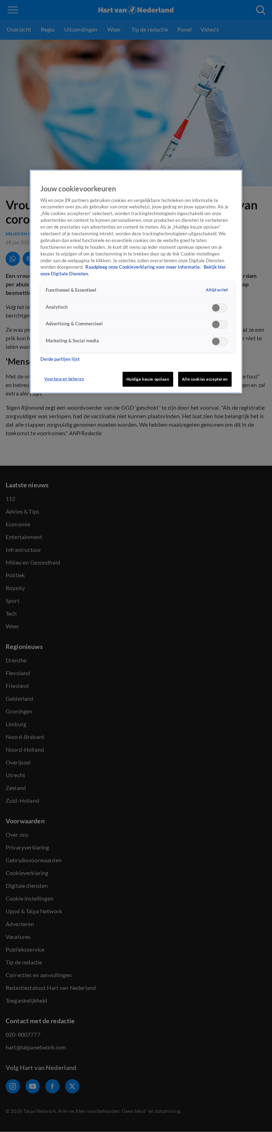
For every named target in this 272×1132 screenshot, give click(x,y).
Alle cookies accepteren (205, 379)
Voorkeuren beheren (64, 378)
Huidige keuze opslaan (147, 379)
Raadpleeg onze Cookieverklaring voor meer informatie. (143, 267)
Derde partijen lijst (60, 359)
